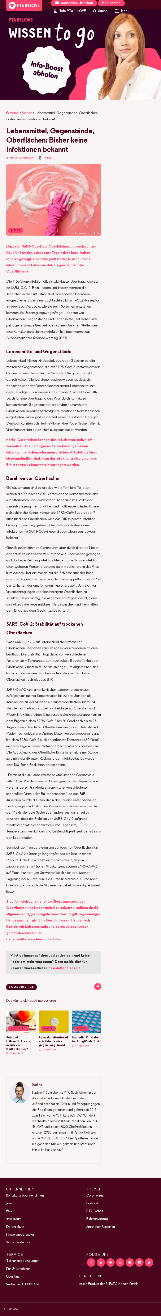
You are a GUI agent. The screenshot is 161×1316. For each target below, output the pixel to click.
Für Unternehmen (18, 1269)
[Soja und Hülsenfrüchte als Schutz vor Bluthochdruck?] (21, 1031)
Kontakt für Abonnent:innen (25, 1195)
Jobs (9, 1203)
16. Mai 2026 (16, 1053)
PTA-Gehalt (94, 1211)
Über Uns (12, 1276)
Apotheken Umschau (76, 3)
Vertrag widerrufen (19, 1242)
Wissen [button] (48, 1029)
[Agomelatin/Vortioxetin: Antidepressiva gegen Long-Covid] (53, 1031)
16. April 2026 (49, 1049)
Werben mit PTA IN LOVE (23, 1284)
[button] (80, 54)
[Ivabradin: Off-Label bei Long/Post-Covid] (86, 1031)
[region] (80, 54)
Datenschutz (15, 1227)
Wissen (27, 113)
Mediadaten (111, 3)
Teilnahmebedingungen (22, 1261)
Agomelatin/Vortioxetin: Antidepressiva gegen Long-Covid (53, 1041)
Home (14, 113)
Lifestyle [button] (18, 1029)
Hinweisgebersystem (20, 1234)
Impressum (13, 1219)
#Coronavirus (21, 987)
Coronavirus (94, 1195)
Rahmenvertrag (97, 1219)
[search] (100, 11)
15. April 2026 (81, 1045)
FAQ (9, 1211)
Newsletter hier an (63, 968)
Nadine (47, 157)
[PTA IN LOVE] (24, 5)
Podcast (92, 1203)
